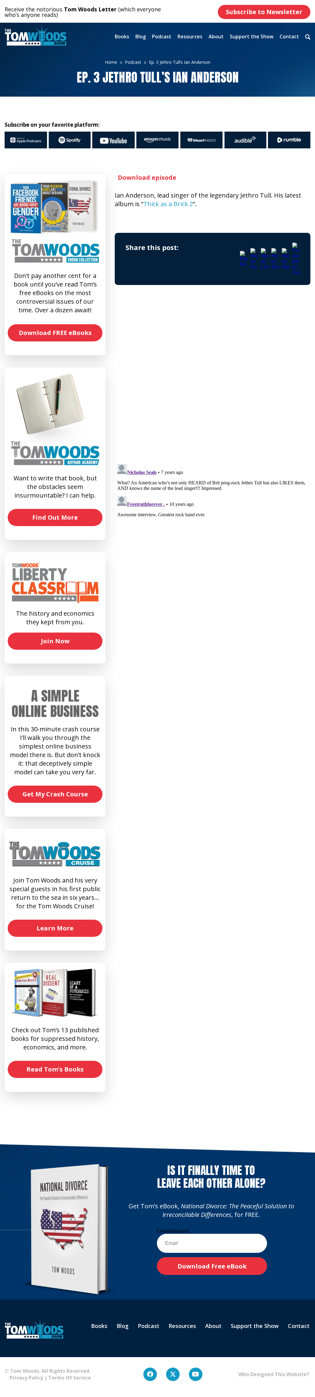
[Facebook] (150, 1374)
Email (173, 1230)
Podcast (161, 36)
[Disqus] (212, 380)
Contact (289, 36)
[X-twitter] (173, 1374)
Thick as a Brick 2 (168, 204)
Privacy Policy (24, 1377)
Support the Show (251, 36)
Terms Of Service (69, 1377)
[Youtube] (195, 1374)
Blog (140, 36)
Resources (189, 36)
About (216, 36)
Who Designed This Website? (273, 1374)
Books (122, 36)
